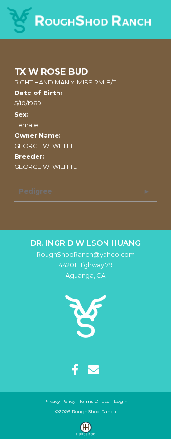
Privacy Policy (59, 401)
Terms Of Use (94, 401)
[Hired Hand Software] (85, 429)
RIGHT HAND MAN (41, 82)
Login (121, 401)
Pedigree (35, 191)
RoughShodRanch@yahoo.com (86, 254)
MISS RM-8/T (96, 82)
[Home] (85, 315)
